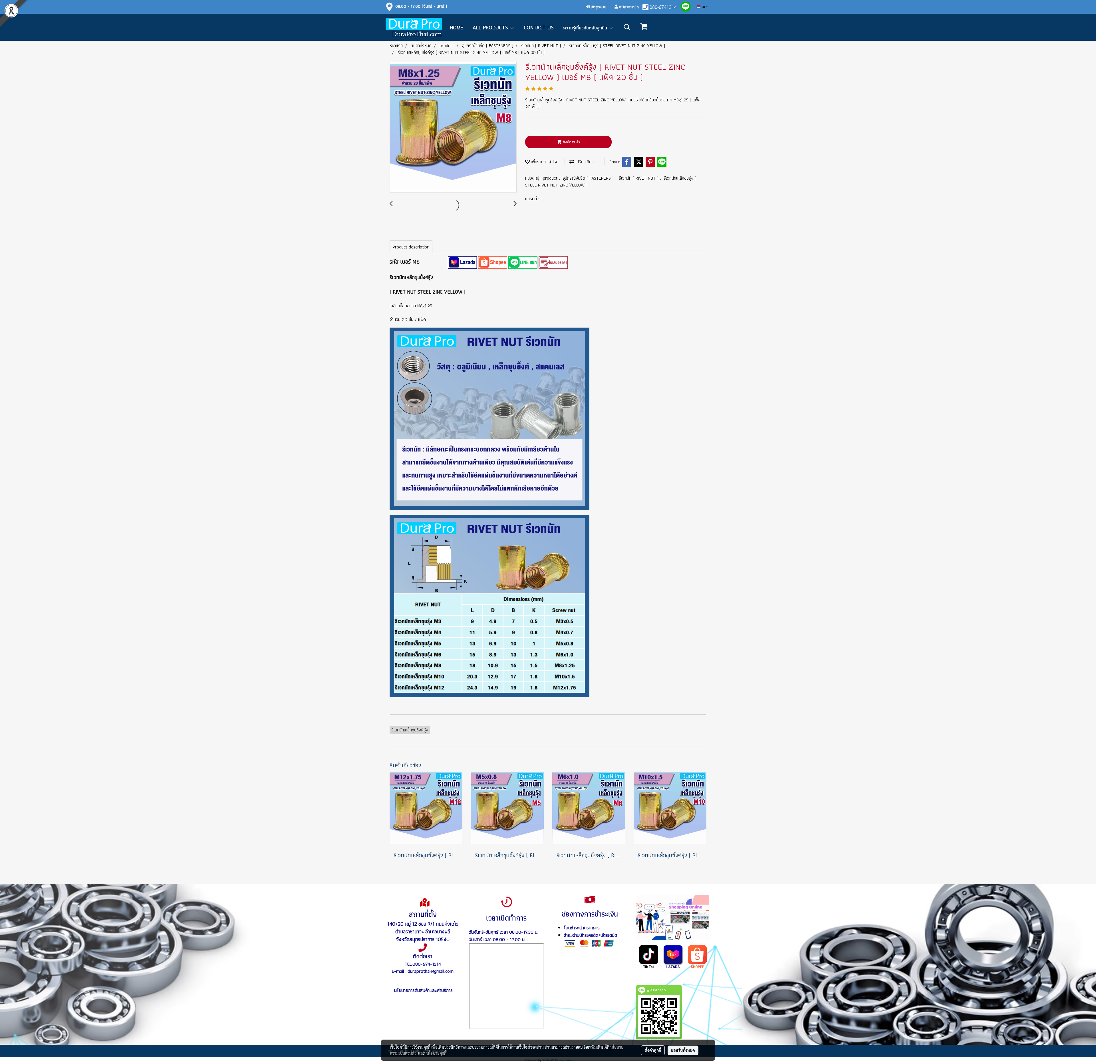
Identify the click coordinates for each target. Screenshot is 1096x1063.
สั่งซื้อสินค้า (570, 142)
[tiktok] (649, 956)
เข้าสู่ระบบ (598, 7)
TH (703, 6)
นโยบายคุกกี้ (436, 1053)
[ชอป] (697, 956)
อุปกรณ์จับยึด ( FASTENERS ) (589, 178)
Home (456, 28)
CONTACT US (539, 28)
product (551, 178)
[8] (462, 262)
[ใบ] (553, 262)
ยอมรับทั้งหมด (683, 1050)
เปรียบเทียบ (584, 161)
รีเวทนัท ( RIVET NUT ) (639, 178)
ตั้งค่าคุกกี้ (653, 1050)
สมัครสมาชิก (628, 7)
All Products (491, 28)
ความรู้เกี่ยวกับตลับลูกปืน (586, 28)
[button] (627, 27)
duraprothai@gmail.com (431, 971)
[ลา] (673, 956)
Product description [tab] (411, 246)
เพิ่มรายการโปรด (544, 161)
